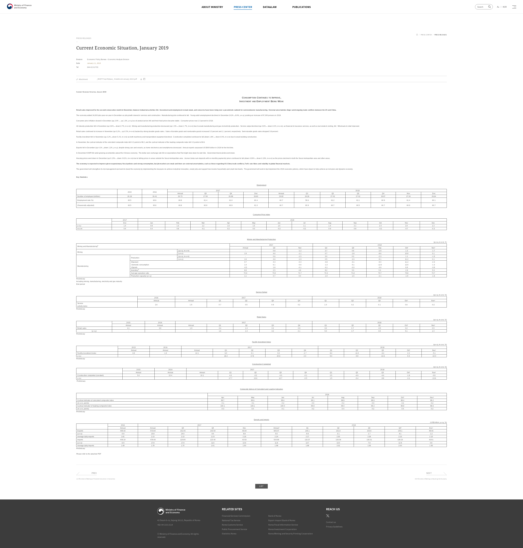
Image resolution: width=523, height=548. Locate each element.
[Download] (141, 79)
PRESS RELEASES (440, 35)
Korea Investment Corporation (282, 529)
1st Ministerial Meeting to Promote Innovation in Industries (95, 479)
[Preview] (144, 79)
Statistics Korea (229, 533)
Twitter (327, 515)
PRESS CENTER (426, 35)
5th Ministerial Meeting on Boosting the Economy (431, 479)
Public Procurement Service (234, 529)
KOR (505, 6)
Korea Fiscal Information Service (283, 524)
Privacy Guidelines (334, 526)
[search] (489, 7)
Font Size (498, 6)
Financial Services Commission (236, 515)
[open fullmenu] (513, 7)
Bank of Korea (274, 515)
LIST (261, 486)
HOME (417, 34)
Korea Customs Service (232, 524)
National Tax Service (231, 520)
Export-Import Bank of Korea (281, 520)
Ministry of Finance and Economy (20, 6)
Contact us (331, 522)
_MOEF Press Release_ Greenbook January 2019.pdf (117, 79)
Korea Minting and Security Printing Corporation (290, 533)
